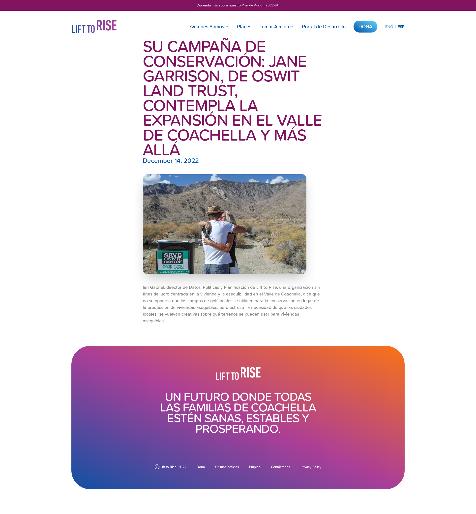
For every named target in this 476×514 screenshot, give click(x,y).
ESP (401, 26)
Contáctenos (280, 466)
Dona (365, 26)
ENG (389, 26)
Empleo (255, 466)
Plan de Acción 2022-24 (260, 5)
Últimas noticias (227, 466)
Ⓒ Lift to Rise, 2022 (170, 466)
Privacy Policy (310, 466)
